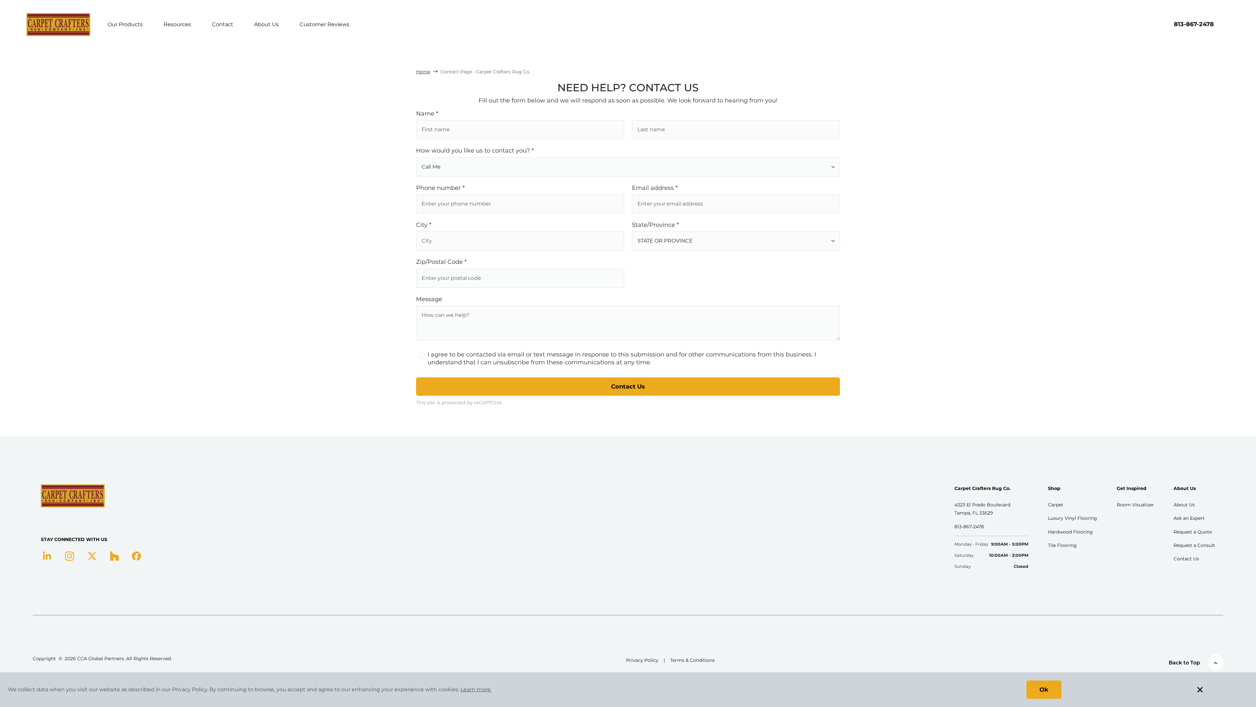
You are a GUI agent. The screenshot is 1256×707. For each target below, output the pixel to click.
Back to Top (1184, 663)
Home (423, 72)
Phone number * (440, 187)
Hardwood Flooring (1070, 532)
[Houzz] (114, 555)
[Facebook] (136, 555)
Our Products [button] (125, 24)
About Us (266, 24)
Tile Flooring (1062, 545)
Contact (222, 24)
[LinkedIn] (47, 555)
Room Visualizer (1135, 505)
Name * (427, 113)
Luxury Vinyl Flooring (1072, 518)
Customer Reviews (324, 24)
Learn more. (476, 689)
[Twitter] (92, 555)
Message (429, 299)
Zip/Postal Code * (441, 261)
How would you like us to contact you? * (475, 150)
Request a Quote (1193, 532)
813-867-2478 (1194, 24)
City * (423, 224)
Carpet (1055, 505)
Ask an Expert (1189, 518)
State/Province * (655, 224)
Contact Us (628, 386)
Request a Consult (1194, 545)
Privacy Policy (642, 660)
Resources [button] (177, 24)
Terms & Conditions (692, 660)
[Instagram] (69, 555)
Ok (1043, 689)
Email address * (655, 187)
